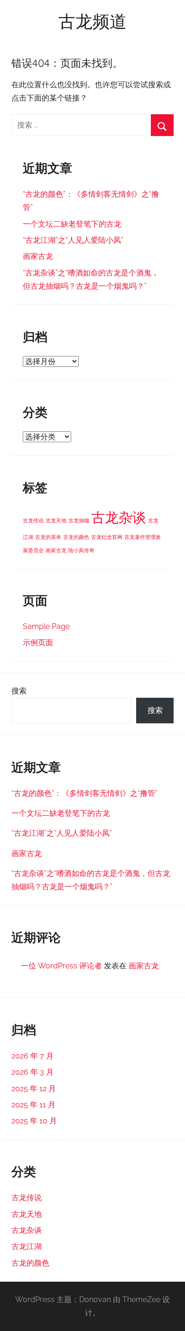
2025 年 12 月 (33, 1088)
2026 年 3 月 (32, 1071)
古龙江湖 (26, 1246)
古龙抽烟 (78, 520)
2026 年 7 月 (32, 1055)
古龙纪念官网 (106, 537)
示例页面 (38, 642)
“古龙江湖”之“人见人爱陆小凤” (73, 240)
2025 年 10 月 (34, 1120)
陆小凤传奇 (81, 550)
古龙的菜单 (48, 537)
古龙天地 (56, 520)
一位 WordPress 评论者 (61, 965)
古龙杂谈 (118, 517)
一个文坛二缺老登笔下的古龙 (72, 223)
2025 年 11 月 (33, 1104)
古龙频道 (92, 21)
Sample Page (46, 626)
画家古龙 (38, 256)
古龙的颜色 (76, 537)
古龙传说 (33, 520)
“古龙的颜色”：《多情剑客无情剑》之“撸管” (84, 793)
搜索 (19, 690)
